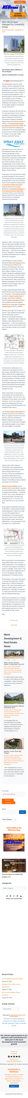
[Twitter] (11, 1056)
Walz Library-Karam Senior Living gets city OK (14, 663)
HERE (9, 877)
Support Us (14, 1086)
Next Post (14, 625)
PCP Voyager (17, 263)
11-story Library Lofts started (14, 411)
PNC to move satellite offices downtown (11, 994)
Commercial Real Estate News (12, 668)
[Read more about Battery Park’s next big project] (14, 743)
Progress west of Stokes (9, 486)
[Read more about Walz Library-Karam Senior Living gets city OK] (14, 655)
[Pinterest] (19, 1056)
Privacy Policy (14, 1059)
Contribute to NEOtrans (14, 1070)
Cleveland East (17, 710)
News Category (7, 819)
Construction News (9, 670)
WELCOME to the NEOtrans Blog (14, 829)
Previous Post (14, 620)
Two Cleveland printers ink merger (12, 979)
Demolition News (19, 713)
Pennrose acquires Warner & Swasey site (14, 707)
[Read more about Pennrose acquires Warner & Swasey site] (14, 698)
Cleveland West (16, 666)
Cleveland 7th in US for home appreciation (11, 986)
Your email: (5, 791)
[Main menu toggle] (24, 7)
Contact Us (14, 1051)
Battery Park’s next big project (12, 752)
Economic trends (12, 672)
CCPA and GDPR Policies (14, 1061)
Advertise (14, 1053)
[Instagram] (14, 1056)
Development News (9, 715)
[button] (20, 2)
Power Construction (15, 296)
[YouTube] (16, 1056)
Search (4, 809)
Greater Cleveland (12, 760)
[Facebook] (9, 1056)
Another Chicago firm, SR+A (15, 300)
